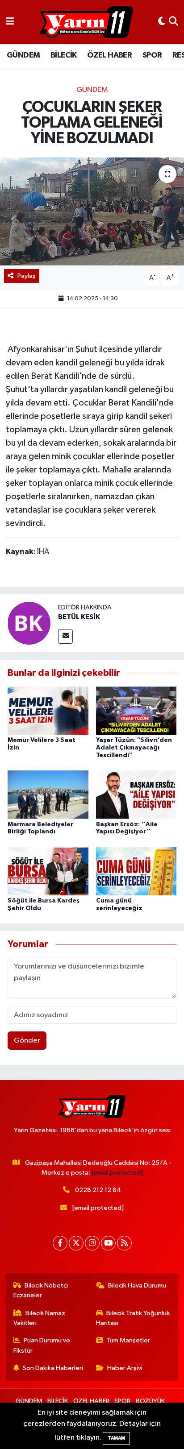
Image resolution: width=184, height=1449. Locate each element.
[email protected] (117, 1172)
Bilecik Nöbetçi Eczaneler (40, 1290)
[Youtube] (108, 1243)
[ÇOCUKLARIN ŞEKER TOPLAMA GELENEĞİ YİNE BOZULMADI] (92, 211)
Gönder (27, 1040)
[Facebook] (60, 1243)
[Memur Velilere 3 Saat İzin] (48, 710)
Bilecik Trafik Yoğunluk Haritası (133, 1318)
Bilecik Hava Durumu (137, 1285)
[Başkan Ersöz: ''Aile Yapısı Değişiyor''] (136, 794)
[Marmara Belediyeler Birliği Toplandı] (48, 794)
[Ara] (173, 22)
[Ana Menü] (10, 22)
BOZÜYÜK (150, 1401)
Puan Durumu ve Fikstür (42, 1345)
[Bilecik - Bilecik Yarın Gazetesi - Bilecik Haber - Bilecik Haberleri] (86, 22)
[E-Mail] (65, 636)
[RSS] (124, 1243)
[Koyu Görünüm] (161, 22)
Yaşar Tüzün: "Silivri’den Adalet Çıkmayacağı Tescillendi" (134, 747)
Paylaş (26, 276)
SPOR (152, 55)
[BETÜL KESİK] (29, 623)
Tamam (116, 1438)
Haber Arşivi (124, 1368)
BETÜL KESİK (79, 617)
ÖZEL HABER (109, 55)
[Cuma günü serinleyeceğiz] (136, 871)
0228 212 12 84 (98, 1190)
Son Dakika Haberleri (53, 1368)
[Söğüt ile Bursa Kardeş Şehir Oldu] (48, 871)
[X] (76, 1243)
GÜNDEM (23, 55)
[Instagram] (92, 1243)
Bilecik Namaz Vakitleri (39, 1318)
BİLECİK (63, 55)
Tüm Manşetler (128, 1340)
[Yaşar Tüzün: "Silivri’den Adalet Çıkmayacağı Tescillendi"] (136, 710)
